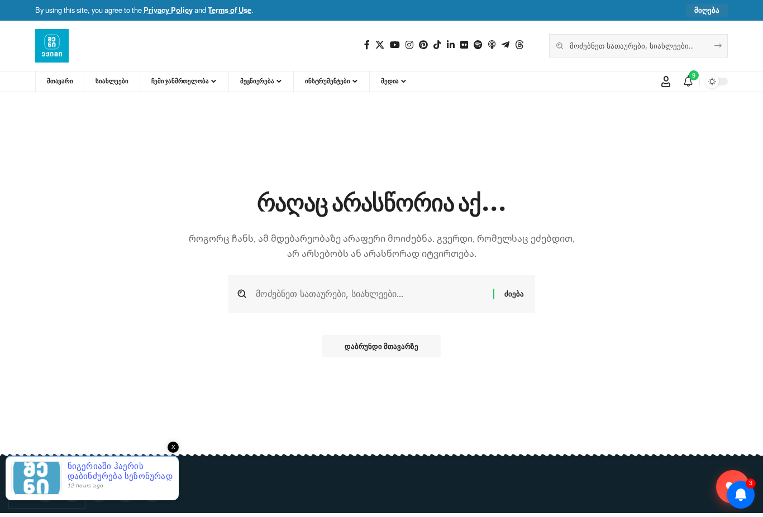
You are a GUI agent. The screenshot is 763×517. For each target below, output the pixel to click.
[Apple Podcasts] (492, 44)
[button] (707, 10)
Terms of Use (229, 10)
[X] (380, 44)
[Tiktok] (437, 44)
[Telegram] (505, 44)
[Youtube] (395, 44)
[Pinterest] (423, 44)
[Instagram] (409, 44)
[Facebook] (367, 44)
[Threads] (519, 44)
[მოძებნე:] (370, 294)
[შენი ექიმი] (52, 46)
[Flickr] (464, 44)
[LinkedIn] (450, 44)
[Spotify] (478, 44)
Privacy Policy (168, 10)
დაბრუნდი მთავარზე (381, 346)
